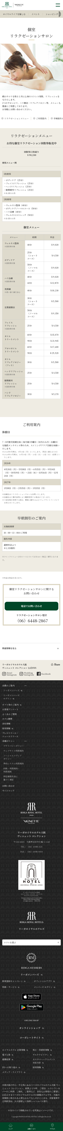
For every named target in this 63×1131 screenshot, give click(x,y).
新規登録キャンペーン (12, 981)
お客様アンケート (10, 709)
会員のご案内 (8, 685)
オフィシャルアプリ (43, 981)
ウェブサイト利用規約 (13, 750)
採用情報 (6, 728)
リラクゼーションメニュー (16, 118)
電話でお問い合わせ (31, 606)
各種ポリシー (8, 741)
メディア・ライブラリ (12, 1072)
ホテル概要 (7, 718)
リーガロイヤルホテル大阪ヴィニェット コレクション (31, 834)
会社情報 (6, 723)
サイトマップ (8, 790)
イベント (36, 14)
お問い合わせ (8, 785)
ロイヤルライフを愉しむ (14, 14)
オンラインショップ (30, 1028)
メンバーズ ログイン (43, 987)
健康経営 (6, 1059)
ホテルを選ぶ (10, 942)
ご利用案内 (41, 118)
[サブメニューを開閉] (25, 686)
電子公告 (6, 1054)
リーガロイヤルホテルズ (31, 929)
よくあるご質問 (9, 714)
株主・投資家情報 (41, 1049)
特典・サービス (9, 987)
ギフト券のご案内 (10, 704)
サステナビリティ (41, 1054)
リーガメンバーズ (11, 690)
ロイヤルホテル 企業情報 (13, 1049)
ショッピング (52, 14)
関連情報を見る (9, 648)
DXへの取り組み (9, 1067)
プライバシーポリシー (13, 745)
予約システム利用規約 (13, 763)
